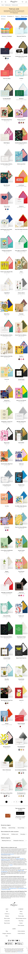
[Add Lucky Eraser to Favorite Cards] (21, 188)
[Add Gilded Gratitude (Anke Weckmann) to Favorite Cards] (7, 359)
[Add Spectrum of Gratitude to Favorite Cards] (7, 38)
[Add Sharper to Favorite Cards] (7, 726)
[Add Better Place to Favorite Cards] (7, 317)
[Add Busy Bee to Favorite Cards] (7, 682)
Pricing (21, 913)
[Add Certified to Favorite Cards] (21, 80)
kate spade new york (12, 888)
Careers (21, 923)
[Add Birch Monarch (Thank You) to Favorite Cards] (7, 705)
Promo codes (21, 916)
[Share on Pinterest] (13, 940)
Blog (7, 931)
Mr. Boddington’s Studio (22, 888)
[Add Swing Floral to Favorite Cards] (7, 403)
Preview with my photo (21, 19)
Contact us (7, 913)
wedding (17, 858)
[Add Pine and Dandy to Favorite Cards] (7, 619)
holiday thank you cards (5, 859)
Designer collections (7, 933)
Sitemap (7, 916)
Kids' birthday (21, 827)
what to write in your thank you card (7, 854)
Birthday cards (5, 834)
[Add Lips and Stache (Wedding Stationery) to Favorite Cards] (21, 775)
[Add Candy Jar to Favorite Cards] (21, 209)
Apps (7, 935)
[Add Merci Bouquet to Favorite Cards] (7, 188)
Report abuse (7, 923)
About (21, 911)
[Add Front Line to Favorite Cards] (7, 381)
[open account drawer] (26, 2)
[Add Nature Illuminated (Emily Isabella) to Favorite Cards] (7, 640)
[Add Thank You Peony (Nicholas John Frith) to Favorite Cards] (21, 530)
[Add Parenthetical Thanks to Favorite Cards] (21, 640)
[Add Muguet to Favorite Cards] (7, 574)
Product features (21, 933)
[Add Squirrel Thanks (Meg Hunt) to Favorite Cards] (7, 467)
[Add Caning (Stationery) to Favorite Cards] (7, 488)
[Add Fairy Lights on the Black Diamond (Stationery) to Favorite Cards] (21, 253)
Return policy (7, 918)
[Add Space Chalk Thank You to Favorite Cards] (21, 660)
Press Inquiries (21, 925)
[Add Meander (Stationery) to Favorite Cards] (21, 424)
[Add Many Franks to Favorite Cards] (7, 446)
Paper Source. (15, 12)
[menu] (2, 2)
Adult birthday (12, 827)
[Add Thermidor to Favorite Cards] (21, 317)
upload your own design (6, 889)
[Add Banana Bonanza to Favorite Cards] (7, 750)
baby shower (21, 858)
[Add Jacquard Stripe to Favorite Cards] (7, 661)
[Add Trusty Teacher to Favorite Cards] (21, 574)
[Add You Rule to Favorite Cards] (7, 508)
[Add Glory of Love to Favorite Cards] (7, 211)
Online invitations (21, 931)
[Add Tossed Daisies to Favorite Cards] (21, 382)
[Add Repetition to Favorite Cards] (21, 101)
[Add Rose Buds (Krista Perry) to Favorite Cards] (7, 123)
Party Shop (21, 920)
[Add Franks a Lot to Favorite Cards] (21, 619)
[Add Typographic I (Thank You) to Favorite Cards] (7, 424)
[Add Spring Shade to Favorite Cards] (21, 682)
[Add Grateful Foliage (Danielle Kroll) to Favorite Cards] (21, 146)
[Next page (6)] (22, 802)
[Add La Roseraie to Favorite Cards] (7, 532)
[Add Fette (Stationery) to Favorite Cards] (21, 752)
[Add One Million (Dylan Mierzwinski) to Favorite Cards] (21, 509)
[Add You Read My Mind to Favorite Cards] (7, 101)
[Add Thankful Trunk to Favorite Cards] (21, 488)
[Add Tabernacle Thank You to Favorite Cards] (21, 38)
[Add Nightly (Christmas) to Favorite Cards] (7, 60)
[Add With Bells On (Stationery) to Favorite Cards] (7, 595)
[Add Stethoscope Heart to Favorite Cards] (21, 166)
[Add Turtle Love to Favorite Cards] (21, 467)
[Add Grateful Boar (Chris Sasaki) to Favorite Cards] (21, 59)
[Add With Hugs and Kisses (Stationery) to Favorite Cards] (7, 798)
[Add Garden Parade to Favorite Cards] (21, 553)
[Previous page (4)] (6, 802)
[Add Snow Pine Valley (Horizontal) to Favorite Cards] (21, 231)
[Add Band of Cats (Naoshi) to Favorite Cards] (21, 403)
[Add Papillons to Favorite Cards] (21, 361)
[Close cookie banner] (26, 948)
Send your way (20, 813)
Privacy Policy (20, 951)
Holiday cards (14, 834)
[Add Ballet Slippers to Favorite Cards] (7, 145)
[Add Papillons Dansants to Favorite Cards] (21, 125)
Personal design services (21, 918)
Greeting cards (7, 5)
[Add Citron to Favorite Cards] (21, 275)
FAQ (7, 911)
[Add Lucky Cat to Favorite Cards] (21, 702)
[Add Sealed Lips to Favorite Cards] (21, 597)
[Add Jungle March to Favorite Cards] (7, 296)
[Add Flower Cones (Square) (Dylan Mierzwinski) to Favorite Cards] (7, 275)
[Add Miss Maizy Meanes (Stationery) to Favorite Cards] (7, 338)
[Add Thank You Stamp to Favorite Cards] (7, 80)
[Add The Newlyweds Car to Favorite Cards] (21, 798)
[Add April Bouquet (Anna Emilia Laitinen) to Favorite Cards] (7, 232)
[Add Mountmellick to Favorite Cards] (21, 444)
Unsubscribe (7, 920)
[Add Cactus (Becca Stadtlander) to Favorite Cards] (7, 553)
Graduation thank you (18, 840)
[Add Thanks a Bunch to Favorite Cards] (21, 296)
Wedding (4, 827)
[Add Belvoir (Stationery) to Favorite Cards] (7, 772)
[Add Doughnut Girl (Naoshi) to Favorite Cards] (7, 253)
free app (10, 864)
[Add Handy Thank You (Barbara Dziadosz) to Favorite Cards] (21, 338)
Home (3, 5)
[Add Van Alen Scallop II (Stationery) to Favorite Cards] (7, 167)
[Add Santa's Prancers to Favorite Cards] (21, 728)
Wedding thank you (6, 840)
